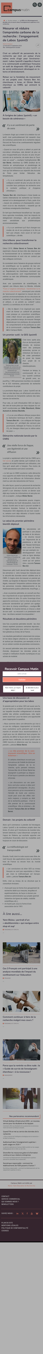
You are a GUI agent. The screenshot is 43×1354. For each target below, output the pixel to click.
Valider (21, 679)
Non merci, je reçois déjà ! (13, 689)
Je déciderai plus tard (32, 689)
